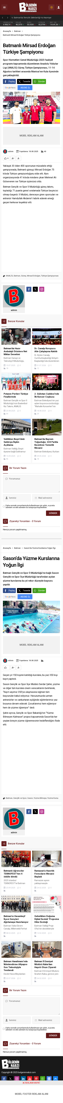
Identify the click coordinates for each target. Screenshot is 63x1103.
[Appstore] (55, 1078)
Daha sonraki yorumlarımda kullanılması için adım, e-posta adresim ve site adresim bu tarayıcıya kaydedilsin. (30, 506)
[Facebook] (3, 1078)
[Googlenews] (49, 1078)
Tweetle (26, 81)
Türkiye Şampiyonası (49, 276)
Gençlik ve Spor (20, 798)
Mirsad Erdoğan (33, 276)
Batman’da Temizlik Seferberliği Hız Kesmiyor (32, 18)
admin (10, 151)
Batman (17, 31)
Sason (30, 798)
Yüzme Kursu (52, 798)
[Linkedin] (23, 1078)
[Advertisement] (31, 237)
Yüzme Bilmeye (40, 798)
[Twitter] (10, 1078)
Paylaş (12, 81)
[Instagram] (16, 1078)
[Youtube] (29, 1078)
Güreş (23, 276)
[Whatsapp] (42, 1078)
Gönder (41, 81)
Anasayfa (7, 31)
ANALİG (9, 276)
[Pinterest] (36, 1078)
